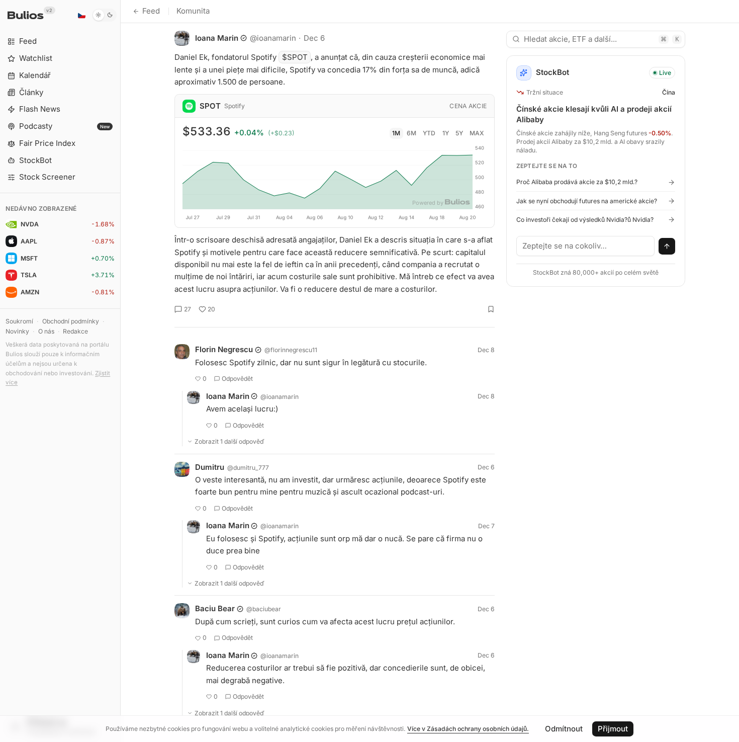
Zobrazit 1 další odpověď (229, 441)
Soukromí (19, 321)
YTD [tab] (429, 133)
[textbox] (585, 246)
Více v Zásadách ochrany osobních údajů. (468, 728)
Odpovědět (237, 378)
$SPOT (295, 57)
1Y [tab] (445, 133)
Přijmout (613, 728)
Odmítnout (564, 728)
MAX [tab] (477, 133)
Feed (151, 11)
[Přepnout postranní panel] (120, 371)
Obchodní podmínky (70, 321)
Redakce (75, 331)
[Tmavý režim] (104, 15)
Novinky (17, 331)
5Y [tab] (459, 133)
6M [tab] (411, 133)
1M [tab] (396, 133)
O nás (46, 331)
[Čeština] (81, 15)
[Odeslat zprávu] (667, 246)
